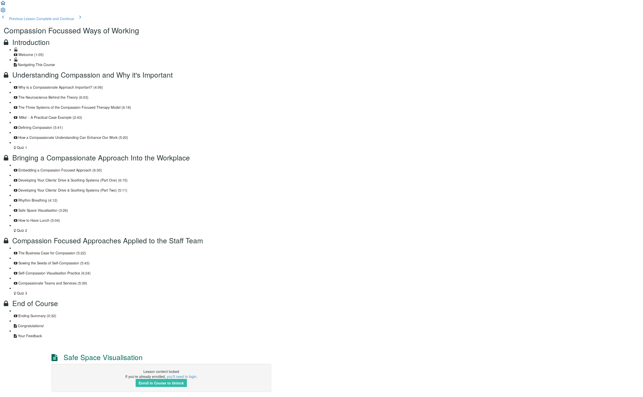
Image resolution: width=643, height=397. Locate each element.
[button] (3, 4)
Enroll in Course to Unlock (161, 382)
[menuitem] (3, 11)
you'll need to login (181, 376)
